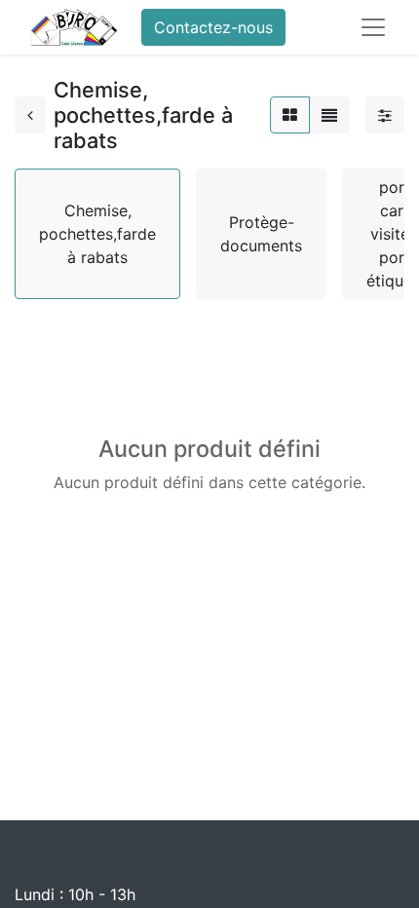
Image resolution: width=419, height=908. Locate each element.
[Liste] (329, 114)
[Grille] (290, 114)
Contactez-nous (213, 27)
